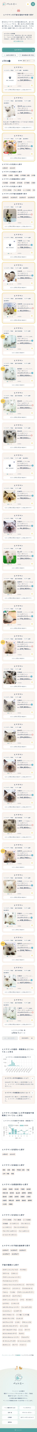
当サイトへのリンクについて (27, 1417)
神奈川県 (5, 1193)
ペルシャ (5, 1292)
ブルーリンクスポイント (21, 1227)
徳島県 (24, 1200)
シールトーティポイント (10, 1235)
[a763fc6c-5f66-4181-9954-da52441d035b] (32, 413)
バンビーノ (23, 1345)
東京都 (28, 1189)
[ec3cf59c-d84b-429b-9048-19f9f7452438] (32, 473)
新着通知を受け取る (28, 55)
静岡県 (30, 1193)
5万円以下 (5, 197)
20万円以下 (31, 197)
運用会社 (10, 1422)
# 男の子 (5, 168)
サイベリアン (30, 1284)
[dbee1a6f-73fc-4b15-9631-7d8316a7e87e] (32, 533)
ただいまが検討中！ (18, 158)
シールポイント (14, 1223)
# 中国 (33, 175)
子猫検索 (18, 1355)
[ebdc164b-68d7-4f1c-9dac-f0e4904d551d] (32, 85)
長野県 (24, 1193)
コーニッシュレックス (24, 1341)
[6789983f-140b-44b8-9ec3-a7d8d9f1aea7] (32, 624)
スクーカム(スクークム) (9, 1330)
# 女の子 (12, 168)
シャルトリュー (7, 1311)
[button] (8, 86)
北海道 (5, 1189)
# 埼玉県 (19, 183)
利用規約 (10, 1417)
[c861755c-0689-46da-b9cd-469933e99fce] (32, 503)
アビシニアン (25, 1337)
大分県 (5, 1204)
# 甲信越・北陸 (25, 175)
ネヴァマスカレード (8, 1315)
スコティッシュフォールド (10, 1269)
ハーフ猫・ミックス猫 (22, 1315)
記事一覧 (10, 1412)
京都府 (23, 1196)
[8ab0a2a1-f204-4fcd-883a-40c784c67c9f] (32, 1020)
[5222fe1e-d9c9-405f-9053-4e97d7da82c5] (32, 682)
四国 (12, 1173)
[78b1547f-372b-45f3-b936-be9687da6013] (32, 893)
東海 (8, 1170)
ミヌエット (14, 1273)
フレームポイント (24, 1231)
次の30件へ (25, 1038)
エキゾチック (6, 1296)
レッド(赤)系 (27, 190)
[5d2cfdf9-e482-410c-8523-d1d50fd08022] (32, 988)
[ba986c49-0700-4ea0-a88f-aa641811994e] (32, 772)
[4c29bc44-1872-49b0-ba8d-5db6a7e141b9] (32, 443)
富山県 (18, 1193)
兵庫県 (5, 1200)
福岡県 (30, 1200)
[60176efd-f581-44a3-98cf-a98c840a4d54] (32, 925)
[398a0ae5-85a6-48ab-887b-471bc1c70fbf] (32, 654)
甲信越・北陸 (20, 1170)
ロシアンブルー (17, 1296)
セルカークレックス (8, 1318)
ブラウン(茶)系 (7, 190)
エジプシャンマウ (8, 1322)
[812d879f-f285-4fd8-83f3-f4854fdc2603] (32, 564)
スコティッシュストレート (10, 1299)
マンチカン (23, 1269)
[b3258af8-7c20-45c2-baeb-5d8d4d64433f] (32, 381)
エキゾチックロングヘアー (10, 1326)
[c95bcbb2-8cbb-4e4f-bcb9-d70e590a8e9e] (32, 955)
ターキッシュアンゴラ (9, 1341)
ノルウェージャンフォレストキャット (13, 1284)
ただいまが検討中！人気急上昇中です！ (18, 89)
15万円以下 (22, 197)
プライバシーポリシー (27, 1412)
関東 (4, 1170)
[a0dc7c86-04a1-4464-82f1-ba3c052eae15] (32, 742)
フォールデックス (26, 1307)
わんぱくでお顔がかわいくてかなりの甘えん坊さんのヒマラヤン (18, 123)
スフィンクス (24, 1326)
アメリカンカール (27, 1288)
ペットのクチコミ (27, 1407)
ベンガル (12, 1292)
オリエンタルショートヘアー (11, 1337)
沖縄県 (11, 1204)
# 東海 (10, 175)
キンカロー (29, 1299)
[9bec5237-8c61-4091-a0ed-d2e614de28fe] (32, 222)
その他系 (5, 1223)
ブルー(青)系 (17, 190)
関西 (13, 1170)
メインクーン (16, 1288)
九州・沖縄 (6, 1173)
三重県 (11, 1196)
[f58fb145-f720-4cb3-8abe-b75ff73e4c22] (32, 803)
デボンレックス (26, 1322)
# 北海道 (5, 183)
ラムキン (21, 1333)
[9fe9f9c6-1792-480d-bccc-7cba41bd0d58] (32, 118)
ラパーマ (27, 1330)
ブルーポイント (25, 1223)
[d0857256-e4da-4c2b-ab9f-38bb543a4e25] (32, 316)
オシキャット (6, 1345)
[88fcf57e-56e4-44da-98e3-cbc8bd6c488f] (32, 594)
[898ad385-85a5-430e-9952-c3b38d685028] (32, 283)
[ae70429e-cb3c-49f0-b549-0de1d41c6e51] (32, 154)
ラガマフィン (6, 1288)
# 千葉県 (27, 183)
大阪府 (28, 1196)
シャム (20, 1330)
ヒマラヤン (18, 67)
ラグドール (6, 1273)
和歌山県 (11, 1200)
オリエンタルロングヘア (10, 1333)
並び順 (20, 60)
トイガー (17, 1322)
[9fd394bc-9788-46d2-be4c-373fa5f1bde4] (32, 348)
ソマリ (22, 1299)
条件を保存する (11, 55)
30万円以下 (15, 1254)
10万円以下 (14, 197)
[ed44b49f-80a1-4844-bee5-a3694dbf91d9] (32, 833)
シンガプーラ (17, 1311)
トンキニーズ (15, 1303)
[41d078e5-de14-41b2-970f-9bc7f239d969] (32, 253)
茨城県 (11, 1189)
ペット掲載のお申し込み (9, 1407)
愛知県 (5, 1196)
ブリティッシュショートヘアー (12, 1277)
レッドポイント (7, 1227)
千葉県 (23, 1189)
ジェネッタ (19, 1318)
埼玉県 (17, 1189)
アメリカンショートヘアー (10, 1281)
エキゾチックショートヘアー (11, 1307)
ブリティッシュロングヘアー (25, 1292)
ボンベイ (15, 1345)
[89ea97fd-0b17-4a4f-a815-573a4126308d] (32, 712)
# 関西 (16, 175)
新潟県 (12, 1193)
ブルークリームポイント (10, 1231)
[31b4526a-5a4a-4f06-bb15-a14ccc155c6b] (32, 863)
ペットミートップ (7, 1355)
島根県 (18, 1200)
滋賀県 (17, 1196)
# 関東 (5, 175)
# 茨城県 (12, 183)
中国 (28, 1170)
